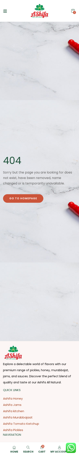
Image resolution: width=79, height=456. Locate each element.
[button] (73, 11)
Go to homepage (23, 198)
